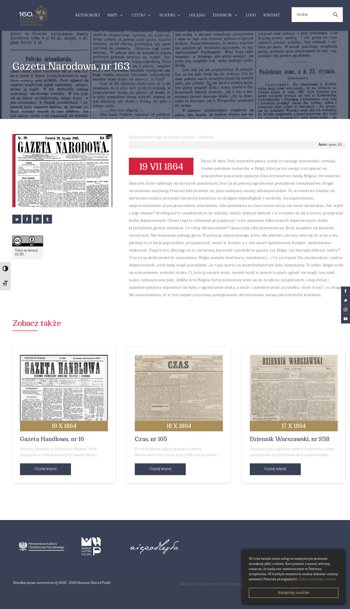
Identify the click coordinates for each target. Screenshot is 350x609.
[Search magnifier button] (335, 14)
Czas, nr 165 (151, 439)
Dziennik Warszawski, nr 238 (290, 439)
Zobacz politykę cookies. (318, 579)
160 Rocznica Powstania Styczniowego (40, 110)
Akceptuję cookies (293, 593)
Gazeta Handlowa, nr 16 (52, 439)
